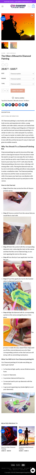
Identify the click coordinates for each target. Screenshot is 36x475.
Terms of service (17, 468)
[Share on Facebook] (6, 104)
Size (2, 73)
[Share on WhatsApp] (3, 104)
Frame (3, 78)
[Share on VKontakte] (19, 104)
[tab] (18, 112)
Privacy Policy (6, 468)
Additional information (10, 116)
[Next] (31, 27)
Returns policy (29, 468)
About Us (16, 469)
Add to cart (17, 90)
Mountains (10, 100)
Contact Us (23, 469)
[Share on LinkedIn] (23, 104)
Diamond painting (7, 164)
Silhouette (16, 100)
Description (5, 112)
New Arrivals (11, 53)
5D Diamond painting (8, 121)
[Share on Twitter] (9, 104)
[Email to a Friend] (13, 104)
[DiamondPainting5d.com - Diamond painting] (18, 6)
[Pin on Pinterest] (16, 104)
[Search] (29, 6)
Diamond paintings (7, 152)
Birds (5, 100)
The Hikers (26, 100)
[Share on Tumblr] (26, 104)
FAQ (10, 469)
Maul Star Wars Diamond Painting (8, 448)
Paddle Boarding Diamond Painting (26, 448)
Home (3, 53)
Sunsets (21, 100)
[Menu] (2, 6)
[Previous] (4, 27)
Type (3, 83)
